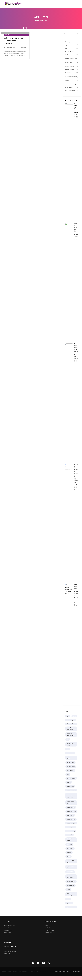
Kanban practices (71, 819)
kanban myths (70, 815)
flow (68, 774)
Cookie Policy (66, 971)
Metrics (68, 856)
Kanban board (70, 786)
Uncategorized (69, 87)
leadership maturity (69, 839)
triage (68, 899)
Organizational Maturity (70, 867)
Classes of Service (71, 724)
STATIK (68, 889)
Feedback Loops (71, 766)
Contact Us (7, 953)
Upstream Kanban (70, 90)
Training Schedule (50, 930)
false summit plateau (70, 757)
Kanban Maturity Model (71, 58)
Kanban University (70, 69)
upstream (69, 903)
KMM (46, 925)
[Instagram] (49, 963)
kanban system (70, 827)
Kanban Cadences (71, 790)
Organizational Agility (71, 76)
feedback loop (70, 762)
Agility (74, 716)
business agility (70, 720)
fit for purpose (70, 770)
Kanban (67, 54)
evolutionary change (70, 744)
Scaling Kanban (70, 885)
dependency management (70, 728)
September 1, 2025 (76, 487)
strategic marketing (69, 894)
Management (70, 848)
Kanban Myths (69, 62)
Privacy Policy (57, 971)
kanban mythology (71, 811)
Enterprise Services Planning (71, 734)
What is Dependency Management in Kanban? (14, 41)
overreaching (70, 871)
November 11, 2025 (76, 360)
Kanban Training (69, 66)
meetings (69, 852)
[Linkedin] (33, 963)
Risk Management (71, 881)
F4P (67, 749)
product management (70, 876)
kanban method (71, 807)
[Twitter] (38, 963)
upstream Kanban (71, 907)
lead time (69, 844)
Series (67, 80)
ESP (8, 34)
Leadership (68, 72)
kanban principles (71, 823)
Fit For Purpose (49, 928)
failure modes (70, 753)
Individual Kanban (71, 778)
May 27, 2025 (75, 604)
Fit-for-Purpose (69, 51)
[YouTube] (43, 963)
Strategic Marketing (70, 84)
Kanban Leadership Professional (70, 795)
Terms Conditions (75, 971)
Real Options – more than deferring (76, 109)
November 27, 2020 (76, 118)
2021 (41, 20)
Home (37, 20)
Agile (66, 44)
